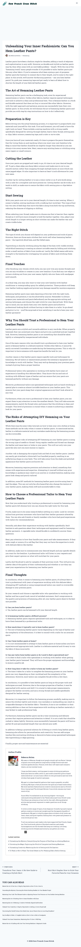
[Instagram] (25, 832)
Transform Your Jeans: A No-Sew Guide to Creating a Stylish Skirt (19, 870)
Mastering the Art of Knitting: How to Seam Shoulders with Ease (20, 898)
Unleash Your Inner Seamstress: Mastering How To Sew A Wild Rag (21, 919)
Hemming (26, 56)
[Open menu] (77, 3)
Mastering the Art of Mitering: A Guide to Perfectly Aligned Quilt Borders (22, 903)
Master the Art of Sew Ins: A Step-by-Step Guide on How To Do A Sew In (22, 886)
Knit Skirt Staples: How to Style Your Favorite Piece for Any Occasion (63, 870)
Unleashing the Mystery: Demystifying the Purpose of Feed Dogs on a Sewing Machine (40, 841)
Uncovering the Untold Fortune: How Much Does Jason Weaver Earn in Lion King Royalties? (28, 911)
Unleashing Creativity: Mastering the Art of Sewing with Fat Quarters (34, 847)
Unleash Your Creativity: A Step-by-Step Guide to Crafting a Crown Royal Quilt (24, 907)
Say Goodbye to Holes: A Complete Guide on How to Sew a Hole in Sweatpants (24, 915)
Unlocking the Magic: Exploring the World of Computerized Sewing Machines (37, 844)
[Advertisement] (40, 21)
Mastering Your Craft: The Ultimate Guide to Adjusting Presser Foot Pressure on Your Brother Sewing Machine (33, 894)
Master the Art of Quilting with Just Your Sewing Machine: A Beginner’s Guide (24, 923)
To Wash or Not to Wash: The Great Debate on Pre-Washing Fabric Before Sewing (37, 851)
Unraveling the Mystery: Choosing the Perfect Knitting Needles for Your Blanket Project (26, 890)
